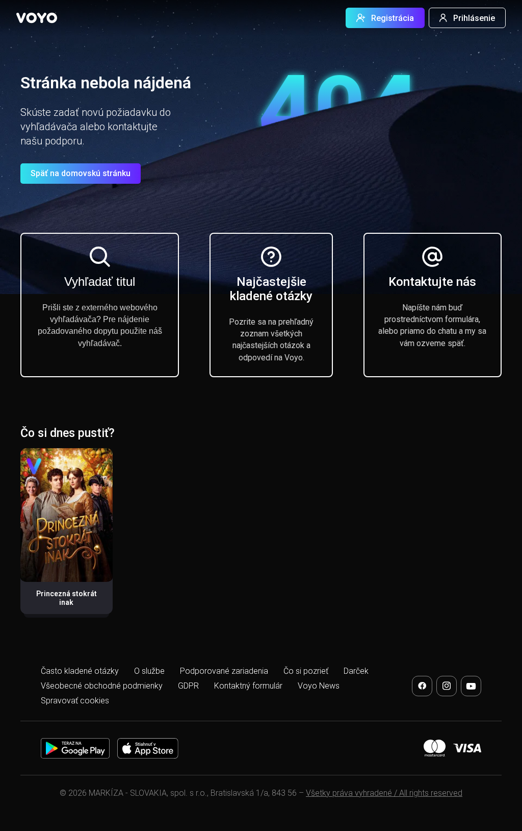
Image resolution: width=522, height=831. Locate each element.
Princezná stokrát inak (66, 598)
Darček (356, 671)
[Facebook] (422, 686)
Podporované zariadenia (224, 671)
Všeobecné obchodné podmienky (102, 686)
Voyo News (319, 686)
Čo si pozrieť (305, 671)
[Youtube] (471, 686)
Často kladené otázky (80, 671)
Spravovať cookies (75, 700)
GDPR (188, 686)
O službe (149, 671)
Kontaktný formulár (248, 686)
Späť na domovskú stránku (80, 173)
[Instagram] (446, 686)
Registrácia (392, 18)
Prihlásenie (474, 18)
